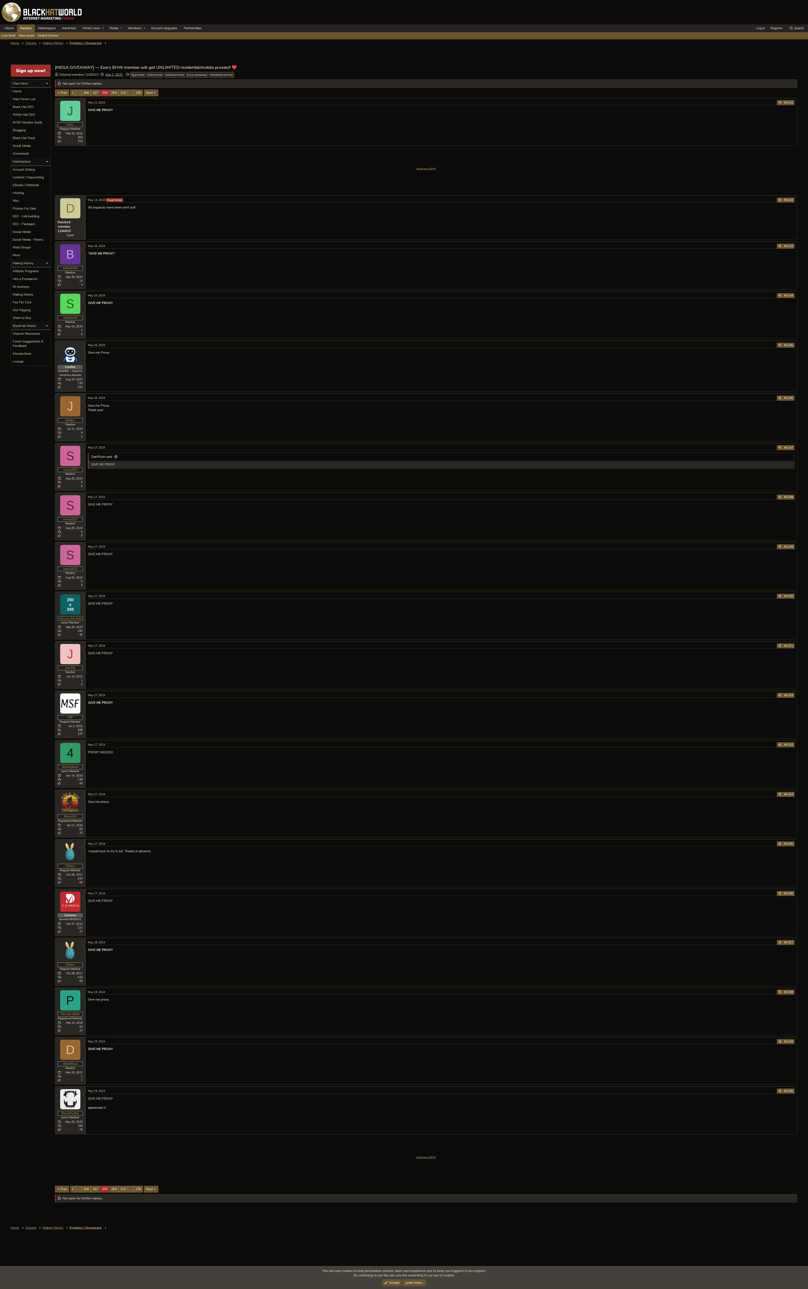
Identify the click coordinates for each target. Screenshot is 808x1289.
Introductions (22, 354)
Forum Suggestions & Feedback (28, 343)
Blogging (19, 130)
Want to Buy (22, 318)
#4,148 (788, 497)
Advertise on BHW (426, 168)
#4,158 (788, 992)
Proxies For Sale (24, 208)
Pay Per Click (22, 302)
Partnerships (193, 28)
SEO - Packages (24, 224)
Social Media (22, 146)
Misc (16, 201)
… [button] (78, 93)
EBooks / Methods (26, 185)
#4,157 (788, 942)
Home (9, 28)
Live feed (8, 35)
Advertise (69, 28)
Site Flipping (22, 310)
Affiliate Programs (26, 271)
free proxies (155, 75)
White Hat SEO (24, 115)
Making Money (23, 294)
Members (134, 28)
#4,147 (788, 448)
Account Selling (24, 169)
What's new (91, 28)
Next (149, 93)
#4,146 (788, 398)
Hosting (18, 193)
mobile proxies (174, 75)
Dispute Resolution (26, 334)
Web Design (22, 247)
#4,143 (788, 246)
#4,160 (788, 1091)
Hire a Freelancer (25, 279)
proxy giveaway (197, 75)
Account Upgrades (164, 28)
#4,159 (788, 1041)
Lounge (18, 361)
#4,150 (788, 596)
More (16, 255)
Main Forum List (24, 99)
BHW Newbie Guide (28, 122)
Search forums (48, 35)
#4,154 (788, 794)
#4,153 (788, 745)
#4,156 (788, 893)
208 (105, 93)
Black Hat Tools (24, 138)
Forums (26, 28)
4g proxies (138, 75)
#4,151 (788, 646)
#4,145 (788, 345)
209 (114, 93)
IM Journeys (21, 287)
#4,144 (788, 295)
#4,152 (788, 695)
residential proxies (221, 75)
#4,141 (788, 103)
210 (123, 93)
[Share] (780, 102)
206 (86, 93)
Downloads (21, 153)
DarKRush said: (102, 457)
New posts (27, 35)
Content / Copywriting (28, 177)
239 (138, 93)
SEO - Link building (26, 216)
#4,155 (788, 844)
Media (113, 28)
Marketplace (47, 28)
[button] (103, 28)
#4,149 (788, 547)
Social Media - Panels (28, 240)
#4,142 (788, 200)
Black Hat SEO (23, 107)
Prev (64, 93)
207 (95, 93)
